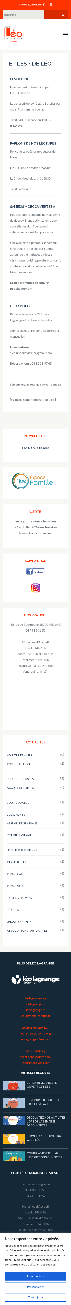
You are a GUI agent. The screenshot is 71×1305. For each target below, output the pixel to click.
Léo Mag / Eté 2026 (35, 448)
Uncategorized (19, 921)
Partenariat (16, 862)
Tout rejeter (35, 1297)
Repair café (15, 874)
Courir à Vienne (19, 835)
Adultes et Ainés (19, 755)
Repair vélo (15, 886)
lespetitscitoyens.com (35, 1062)
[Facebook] (44, 4)
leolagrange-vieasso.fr (36, 1039)
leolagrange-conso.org (35, 1033)
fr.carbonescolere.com (35, 1057)
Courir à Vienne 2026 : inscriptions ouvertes (44, 1155)
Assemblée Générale (22, 823)
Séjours (13, 909)
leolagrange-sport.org (35, 1027)
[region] (35, 1269)
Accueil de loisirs (20, 787)
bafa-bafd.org (35, 1051)
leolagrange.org (35, 998)
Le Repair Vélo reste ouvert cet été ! (42, 1084)
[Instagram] (51, 4)
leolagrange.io (35, 1010)
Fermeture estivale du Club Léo (44, 1137)
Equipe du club (18, 802)
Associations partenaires (27, 930)
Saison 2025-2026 (19, 898)
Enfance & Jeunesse (21, 779)
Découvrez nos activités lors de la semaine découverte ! (46, 1121)
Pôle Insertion (18, 764)
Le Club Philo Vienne (22, 850)
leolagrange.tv (35, 1004)
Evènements (16, 814)
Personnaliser (35, 1286)
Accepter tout (35, 1276)
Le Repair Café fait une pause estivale (43, 1102)
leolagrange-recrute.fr (35, 1015)
